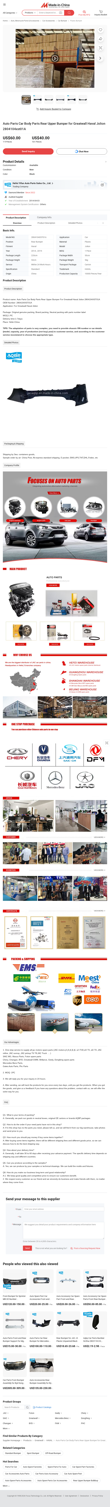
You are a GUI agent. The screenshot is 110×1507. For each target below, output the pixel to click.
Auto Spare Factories (32, 1466)
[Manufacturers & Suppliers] (55, 5)
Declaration (84, 1496)
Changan (7, 1423)
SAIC (5, 1418)
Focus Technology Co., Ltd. (36, 1496)
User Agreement (71, 1496)
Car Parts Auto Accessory (46, 1473)
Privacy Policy (97, 1496)
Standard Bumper (13, 1453)
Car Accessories (48, 20)
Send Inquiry (28, 151)
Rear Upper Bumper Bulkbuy (85, 1480)
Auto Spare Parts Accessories (18, 1480)
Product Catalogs (43, 1407)
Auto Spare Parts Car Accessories (52, 1480)
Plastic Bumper (76, 20)
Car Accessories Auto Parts (17, 1473)
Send (27, 1248)
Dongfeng (85, 1418)
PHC (83, 1423)
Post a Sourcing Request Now (85, 1248)
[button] (98, 223)
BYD (31, 1423)
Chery (83, 1413)
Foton (31, 1413)
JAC (5, 1413)
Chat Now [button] (84, 151)
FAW (57, 1423)
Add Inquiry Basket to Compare (55, 109)
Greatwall (33, 1418)
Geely (57, 1413)
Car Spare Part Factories (83, 1466)
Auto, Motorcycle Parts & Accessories (25, 20)
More (5, 1485)
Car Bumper (62, 20)
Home (5, 20)
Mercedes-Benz (62, 1418)
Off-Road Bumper (53, 1453)
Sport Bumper (33, 1453)
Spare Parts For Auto (57, 1466)
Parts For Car (11, 1466)
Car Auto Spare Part (73, 1473)
